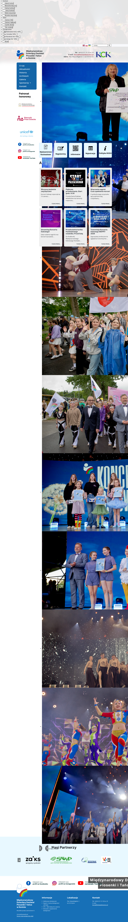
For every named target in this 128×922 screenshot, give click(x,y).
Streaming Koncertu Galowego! (49, 231)
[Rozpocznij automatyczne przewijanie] (51, 849)
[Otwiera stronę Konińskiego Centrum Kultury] (103, 54)
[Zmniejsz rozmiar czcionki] (3, 34)
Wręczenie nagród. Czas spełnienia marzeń (100, 190)
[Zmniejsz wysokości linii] (3, 36)
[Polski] (87, 45)
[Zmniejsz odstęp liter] (3, 39)
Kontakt (23, 86)
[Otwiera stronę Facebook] (27, 144)
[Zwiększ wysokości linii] (19, 36)
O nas (22, 66)
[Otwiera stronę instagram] (27, 151)
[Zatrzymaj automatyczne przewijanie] (55, 849)
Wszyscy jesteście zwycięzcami (48, 190)
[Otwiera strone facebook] (37, 883)
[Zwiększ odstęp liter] (18, 39)
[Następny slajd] (46, 848)
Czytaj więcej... (56, 203)
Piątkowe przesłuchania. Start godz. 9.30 (74, 191)
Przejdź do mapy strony (1, 45)
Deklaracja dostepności (50, 901)
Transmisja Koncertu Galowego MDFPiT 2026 (99, 232)
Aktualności (24, 69)
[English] (84, 45)
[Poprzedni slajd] (41, 848)
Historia (23, 72)
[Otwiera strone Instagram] (63, 883)
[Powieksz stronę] (21, 32)
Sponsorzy (24, 83)
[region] (75, 102)
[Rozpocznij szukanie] (109, 45)
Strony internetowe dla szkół (25, 916)
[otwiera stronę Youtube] (27, 157)
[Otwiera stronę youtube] (90, 883)
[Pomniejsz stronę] (3, 32)
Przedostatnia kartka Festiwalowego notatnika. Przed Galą (74, 232)
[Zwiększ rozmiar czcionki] (16, 34)
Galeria (22, 79)
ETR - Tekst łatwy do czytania (51, 907)
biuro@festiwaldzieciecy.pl (84, 55)
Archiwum (24, 76)
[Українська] (89, 45)
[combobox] (100, 45)
